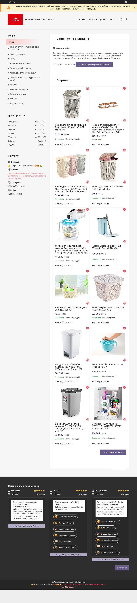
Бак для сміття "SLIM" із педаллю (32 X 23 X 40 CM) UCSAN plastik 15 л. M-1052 (68, 366)
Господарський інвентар (20, 68)
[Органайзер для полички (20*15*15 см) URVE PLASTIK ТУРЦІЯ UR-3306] (108, 403)
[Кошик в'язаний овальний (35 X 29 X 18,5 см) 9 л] (71, 287)
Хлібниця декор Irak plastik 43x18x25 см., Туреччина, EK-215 (69, 508)
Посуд (13, 59)
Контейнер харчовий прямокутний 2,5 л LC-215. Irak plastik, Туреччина (110, 508)
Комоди (13, 99)
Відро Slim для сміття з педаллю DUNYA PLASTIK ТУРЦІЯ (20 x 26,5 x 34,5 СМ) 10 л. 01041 (70, 427)
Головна (81, 19)
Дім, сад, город (16, 103)
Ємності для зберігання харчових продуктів (24, 48)
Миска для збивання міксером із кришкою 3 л (107, 365)
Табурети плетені (18, 94)
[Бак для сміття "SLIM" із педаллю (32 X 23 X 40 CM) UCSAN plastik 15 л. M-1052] (71, 344)
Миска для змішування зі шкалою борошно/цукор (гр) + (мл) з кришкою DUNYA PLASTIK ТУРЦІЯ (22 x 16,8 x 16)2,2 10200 (71, 249)
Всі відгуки (122, 568)
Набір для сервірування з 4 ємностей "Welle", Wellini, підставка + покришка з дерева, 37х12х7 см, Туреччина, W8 (108, 128)
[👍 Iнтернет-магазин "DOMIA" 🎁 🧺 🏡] (15, 19)
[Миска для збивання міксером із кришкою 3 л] (108, 344)
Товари (91, 19)
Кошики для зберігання (20, 63)
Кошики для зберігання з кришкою (96, 64)
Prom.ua (81, 582)
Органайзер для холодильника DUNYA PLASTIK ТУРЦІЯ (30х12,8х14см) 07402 (25, 504)
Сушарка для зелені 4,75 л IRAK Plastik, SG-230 (67, 503)
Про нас (102, 19)
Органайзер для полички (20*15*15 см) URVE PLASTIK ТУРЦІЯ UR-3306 (106, 426)
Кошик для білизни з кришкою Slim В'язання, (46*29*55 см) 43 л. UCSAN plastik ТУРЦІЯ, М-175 (71, 189)
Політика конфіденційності (95, 584)
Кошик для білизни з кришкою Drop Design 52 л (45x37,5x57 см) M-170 (70, 127)
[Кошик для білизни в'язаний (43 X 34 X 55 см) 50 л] (108, 166)
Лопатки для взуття (19, 89)
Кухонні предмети (18, 54)
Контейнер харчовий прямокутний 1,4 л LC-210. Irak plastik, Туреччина (110, 513)
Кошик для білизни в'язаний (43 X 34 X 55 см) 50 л (108, 187)
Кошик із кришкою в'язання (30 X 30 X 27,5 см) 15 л (108, 308)
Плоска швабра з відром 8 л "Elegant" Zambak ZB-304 (106, 247)
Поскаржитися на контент (73, 584)
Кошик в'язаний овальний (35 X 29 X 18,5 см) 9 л (71, 308)
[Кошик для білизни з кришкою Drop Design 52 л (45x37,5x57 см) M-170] (71, 104)
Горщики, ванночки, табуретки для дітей (25, 78)
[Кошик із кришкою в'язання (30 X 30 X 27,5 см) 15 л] (108, 287)
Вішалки (13, 85)
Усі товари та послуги (112, 452)
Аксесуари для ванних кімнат (23, 73)
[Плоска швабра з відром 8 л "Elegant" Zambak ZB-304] (108, 225)
